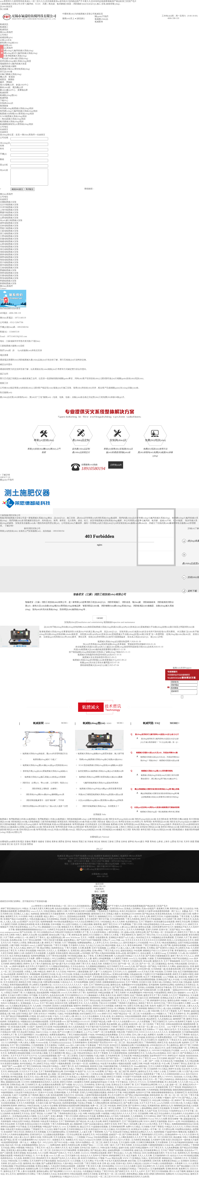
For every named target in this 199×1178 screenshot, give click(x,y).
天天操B (102, 1169)
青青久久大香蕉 (111, 935)
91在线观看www (148, 1014)
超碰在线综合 (183, 966)
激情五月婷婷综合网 (70, 1145)
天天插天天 (94, 961)
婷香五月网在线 (53, 998)
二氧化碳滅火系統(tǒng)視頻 (12, 119)
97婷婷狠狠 (142, 1008)
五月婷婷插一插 (158, 969)
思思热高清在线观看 (38, 1050)
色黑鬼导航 (108, 1048)
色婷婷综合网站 (167, 985)
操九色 (182, 1006)
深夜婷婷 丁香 (83, 1166)
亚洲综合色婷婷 (131, 990)
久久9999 (25, 1082)
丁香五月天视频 (60, 945)
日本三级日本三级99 (87, 1029)
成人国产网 (165, 945)
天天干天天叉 (187, 961)
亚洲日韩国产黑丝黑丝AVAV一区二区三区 (107, 1042)
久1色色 (52, 1032)
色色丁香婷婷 (136, 995)
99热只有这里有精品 (18, 927)
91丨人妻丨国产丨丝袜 (149, 1061)
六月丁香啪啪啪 (69, 943)
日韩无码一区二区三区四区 (70, 1108)
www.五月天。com (162, 1027)
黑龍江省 (83, 841)
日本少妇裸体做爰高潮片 (153, 1153)
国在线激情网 (43, 993)
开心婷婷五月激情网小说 (40, 985)
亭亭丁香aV (123, 1124)
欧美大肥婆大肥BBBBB (154, 1174)
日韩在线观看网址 (66, 1100)
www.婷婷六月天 (104, 1014)
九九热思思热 (88, 1058)
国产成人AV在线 (85, 1011)
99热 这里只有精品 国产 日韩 (24, 1014)
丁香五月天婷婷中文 (176, 1014)
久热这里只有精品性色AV (25, 1092)
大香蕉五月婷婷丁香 (13, 993)
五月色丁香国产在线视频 (172, 1150)
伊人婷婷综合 (118, 1016)
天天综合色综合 (77, 966)
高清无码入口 (17, 969)
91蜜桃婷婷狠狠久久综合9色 (161, 1145)
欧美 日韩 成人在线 (106, 1163)
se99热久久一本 (21, 937)
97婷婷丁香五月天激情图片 (123, 1027)
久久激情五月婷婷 (9, 924)
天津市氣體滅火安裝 (9, 207)
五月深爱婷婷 (161, 1142)
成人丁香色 (88, 956)
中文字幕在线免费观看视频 (143, 979)
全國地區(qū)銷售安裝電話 (12, 841)
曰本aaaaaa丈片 (167, 924)
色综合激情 (145, 953)
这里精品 (33, 1024)
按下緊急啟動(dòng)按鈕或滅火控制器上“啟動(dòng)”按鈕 (94, 652)
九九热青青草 (29, 1074)
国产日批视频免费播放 (100, 1040)
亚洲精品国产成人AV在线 (167, 979)
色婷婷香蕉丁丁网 (151, 1074)
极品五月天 (160, 1048)
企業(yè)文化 (6, 40)
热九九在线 (37, 1008)
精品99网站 (45, 948)
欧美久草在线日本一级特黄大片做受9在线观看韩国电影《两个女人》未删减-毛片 (156, 911)
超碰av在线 (129, 932)
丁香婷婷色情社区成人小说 (69, 1113)
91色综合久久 (66, 982)
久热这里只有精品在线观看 (63, 1166)
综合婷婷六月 (149, 1166)
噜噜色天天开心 (155, 1008)
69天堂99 (174, 1006)
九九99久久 (133, 1061)
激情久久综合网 (30, 935)
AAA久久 (85, 1153)
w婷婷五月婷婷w (182, 1145)
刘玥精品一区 (167, 1100)
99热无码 (41, 951)
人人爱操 (111, 948)
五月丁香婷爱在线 (115, 990)
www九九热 (129, 966)
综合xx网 (39, 1077)
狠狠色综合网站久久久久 (141, 1132)
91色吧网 (23, 1095)
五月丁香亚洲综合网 (53, 1048)
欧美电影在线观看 (96, 979)
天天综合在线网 (140, 1145)
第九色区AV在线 (44, 1016)
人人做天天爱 (85, 1132)
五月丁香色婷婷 (53, 1111)
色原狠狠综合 (132, 922)
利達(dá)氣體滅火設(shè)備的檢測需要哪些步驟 (95, 649)
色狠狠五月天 (58, 1140)
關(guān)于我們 (101, 16)
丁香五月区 (160, 1024)
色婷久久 (95, 1148)
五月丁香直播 (37, 1048)
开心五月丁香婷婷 (28, 979)
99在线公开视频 (85, 1103)
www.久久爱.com (56, 1155)
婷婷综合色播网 (8, 1127)
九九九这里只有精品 (75, 990)
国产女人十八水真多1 (130, 1040)
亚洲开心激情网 (71, 1048)
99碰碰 (184, 1000)
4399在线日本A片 (157, 1045)
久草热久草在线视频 (27, 951)
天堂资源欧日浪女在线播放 (105, 977)
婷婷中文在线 (174, 1069)
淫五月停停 (177, 987)
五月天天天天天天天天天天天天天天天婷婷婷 (145, 940)
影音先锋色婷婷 (135, 945)
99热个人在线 (160, 1071)
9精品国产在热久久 (57, 1153)
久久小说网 (43, 1153)
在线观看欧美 (101, 937)
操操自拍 (115, 1040)
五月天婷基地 (59, 1137)
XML (124, 864)
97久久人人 (189, 956)
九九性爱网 (71, 1011)
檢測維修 (4, 106)
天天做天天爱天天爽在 (18, 995)
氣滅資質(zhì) (6, 45)
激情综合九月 (167, 1106)
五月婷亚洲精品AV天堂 (77, 1129)
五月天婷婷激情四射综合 (125, 969)
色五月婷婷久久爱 (101, 1011)
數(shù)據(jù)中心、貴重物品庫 (14, 90)
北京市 (16, 844)
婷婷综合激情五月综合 (103, 1008)
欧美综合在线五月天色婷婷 (37, 1124)
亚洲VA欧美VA (25, 1119)
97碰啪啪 (23, 1019)
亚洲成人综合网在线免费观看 (86, 974)
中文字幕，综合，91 (115, 1079)
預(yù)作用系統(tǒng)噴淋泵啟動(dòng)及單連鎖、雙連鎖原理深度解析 (114, 644)
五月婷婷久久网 (174, 1071)
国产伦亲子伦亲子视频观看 (89, 940)
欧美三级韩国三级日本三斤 (56, 1077)
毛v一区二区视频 (11, 979)
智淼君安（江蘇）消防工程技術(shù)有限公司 (99, 594)
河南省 (90, 841)
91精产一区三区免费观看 (104, 1032)
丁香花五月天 (175, 1040)
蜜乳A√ (161, 1077)
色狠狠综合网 (32, 1169)
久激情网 (105, 1100)
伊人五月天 (11, 1174)
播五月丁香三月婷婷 (189, 1045)
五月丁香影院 (132, 982)
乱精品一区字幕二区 (151, 1129)
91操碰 (112, 1029)
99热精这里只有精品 (23, 1155)
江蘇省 (111, 841)
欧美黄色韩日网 (173, 969)
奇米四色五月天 (143, 937)
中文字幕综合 (122, 1082)
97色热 (91, 1035)
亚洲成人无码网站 (132, 908)
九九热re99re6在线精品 (155, 1053)
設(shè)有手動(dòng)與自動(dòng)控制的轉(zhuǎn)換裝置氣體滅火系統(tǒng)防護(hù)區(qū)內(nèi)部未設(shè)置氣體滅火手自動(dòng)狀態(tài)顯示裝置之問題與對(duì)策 (119, 627)
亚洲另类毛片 (36, 1134)
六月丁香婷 (8, 937)
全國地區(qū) (96, 837)
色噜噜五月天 (72, 1140)
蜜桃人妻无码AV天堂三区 (22, 1100)
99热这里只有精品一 (51, 1066)
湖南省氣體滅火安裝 (9, 252)
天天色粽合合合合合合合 (60, 1042)
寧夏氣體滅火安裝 (8, 281)
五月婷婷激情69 (79, 1042)
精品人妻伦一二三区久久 (55, 916)
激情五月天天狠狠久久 (93, 935)
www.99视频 (168, 977)
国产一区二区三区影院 (67, 1056)
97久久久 (142, 1082)
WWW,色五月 (71, 1029)
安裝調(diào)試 (6, 103)
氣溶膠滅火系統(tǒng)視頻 (11, 121)
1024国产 (31, 1027)
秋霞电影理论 (24, 911)
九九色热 (37, 1006)
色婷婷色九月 (184, 1153)
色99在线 (79, 1095)
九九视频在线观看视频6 (54, 1134)
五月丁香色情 (175, 1087)
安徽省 (28, 841)
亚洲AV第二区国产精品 (169, 930)
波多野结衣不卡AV (158, 1056)
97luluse (89, 1137)
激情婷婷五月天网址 (26, 1174)
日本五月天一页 (150, 1079)
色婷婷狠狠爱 (46, 922)
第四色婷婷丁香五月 (110, 1000)
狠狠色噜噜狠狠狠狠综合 (162, 1092)
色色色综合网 (175, 1042)
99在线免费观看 (60, 1027)
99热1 (185, 1137)
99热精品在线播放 (140, 1056)
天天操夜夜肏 (16, 1074)
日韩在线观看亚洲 (174, 1024)
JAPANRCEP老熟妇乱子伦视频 (166, 1050)
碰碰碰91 (182, 993)
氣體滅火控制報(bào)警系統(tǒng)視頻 (17, 114)
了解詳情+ (9, 526)
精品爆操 (177, 1137)
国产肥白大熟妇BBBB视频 (103, 953)
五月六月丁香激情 (168, 1011)
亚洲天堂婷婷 (10, 998)
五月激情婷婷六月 (161, 1155)
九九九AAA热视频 (73, 1019)
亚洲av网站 (97, 951)
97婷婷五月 (82, 979)
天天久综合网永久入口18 (19, 1090)
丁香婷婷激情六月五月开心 (152, 1134)
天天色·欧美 (105, 1016)
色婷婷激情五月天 (136, 1053)
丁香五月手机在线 (105, 969)
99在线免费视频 (71, 1014)
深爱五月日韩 (133, 1006)
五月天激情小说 (72, 1155)
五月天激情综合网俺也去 (69, 1058)
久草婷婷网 (23, 1058)
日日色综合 (18, 990)
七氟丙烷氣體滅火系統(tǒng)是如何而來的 (100, 783)
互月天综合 (163, 1111)
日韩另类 (156, 1161)
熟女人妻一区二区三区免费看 (107, 1108)
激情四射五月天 (98, 914)
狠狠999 (77, 1006)
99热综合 (29, 1148)
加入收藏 (4, 9)
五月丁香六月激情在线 (40, 964)
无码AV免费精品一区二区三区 (88, 1142)
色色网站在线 (15, 940)
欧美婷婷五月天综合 (20, 1113)
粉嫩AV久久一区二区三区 (39, 1150)
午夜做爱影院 (160, 993)
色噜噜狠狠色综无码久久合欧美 (44, 1082)
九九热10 (44, 1106)
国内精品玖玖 (116, 1103)
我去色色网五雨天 (135, 1042)
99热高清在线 (33, 1106)
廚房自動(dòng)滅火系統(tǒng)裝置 (15, 61)
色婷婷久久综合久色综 (121, 1011)
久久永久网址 (87, 1161)
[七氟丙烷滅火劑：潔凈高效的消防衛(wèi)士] (99, 731)
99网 (14, 1032)
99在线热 (159, 972)
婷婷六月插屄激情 (150, 1016)
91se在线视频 (193, 945)
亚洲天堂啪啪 (19, 1153)
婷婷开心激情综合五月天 (141, 1071)
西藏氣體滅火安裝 (8, 270)
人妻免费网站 (146, 1108)
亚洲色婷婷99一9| (173, 1134)
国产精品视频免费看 (9, 1079)
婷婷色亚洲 (77, 935)
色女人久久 (121, 945)
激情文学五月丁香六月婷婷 (155, 995)
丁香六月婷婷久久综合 (46, 1174)
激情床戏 (27, 1163)
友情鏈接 (97, 814)
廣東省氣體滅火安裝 (9, 254)
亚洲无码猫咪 (69, 979)
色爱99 (4, 995)
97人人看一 (193, 1000)
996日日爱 (78, 1163)
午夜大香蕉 (138, 1111)
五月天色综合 (183, 1029)
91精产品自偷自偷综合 (93, 1124)
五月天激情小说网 (127, 1142)
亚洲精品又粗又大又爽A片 (172, 998)
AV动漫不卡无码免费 (131, 1077)
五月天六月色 (45, 1037)
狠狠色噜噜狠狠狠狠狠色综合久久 (31, 930)
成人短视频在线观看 (178, 935)
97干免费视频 (125, 924)
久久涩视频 (75, 1161)
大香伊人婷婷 (67, 998)
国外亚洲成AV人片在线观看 (135, 943)
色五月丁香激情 (100, 1053)
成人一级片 (133, 916)
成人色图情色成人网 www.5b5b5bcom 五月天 (67, 937)
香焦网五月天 (81, 927)
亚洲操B (194, 922)
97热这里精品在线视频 (24, 1166)
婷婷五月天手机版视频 (151, 919)
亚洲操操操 (26, 1003)
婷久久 (78, 1016)
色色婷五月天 (88, 1134)
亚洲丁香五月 (120, 1061)
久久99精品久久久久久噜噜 (149, 1098)
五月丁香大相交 (47, 1003)
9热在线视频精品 (169, 943)
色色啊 (160, 1035)
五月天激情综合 (47, 987)
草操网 (63, 919)
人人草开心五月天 (101, 943)
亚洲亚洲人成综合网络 (81, 951)
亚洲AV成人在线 (102, 1085)
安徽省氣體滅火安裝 (9, 239)
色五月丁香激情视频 (152, 977)
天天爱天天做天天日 (139, 998)
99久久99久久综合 (127, 1037)
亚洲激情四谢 (153, 1106)
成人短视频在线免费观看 (49, 1085)
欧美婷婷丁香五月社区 (14, 1132)
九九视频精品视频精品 (96, 966)
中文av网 (166, 1064)
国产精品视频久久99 (186, 1166)
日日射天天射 (145, 982)
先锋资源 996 (120, 1006)
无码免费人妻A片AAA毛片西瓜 (143, 1124)
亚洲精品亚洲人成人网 (96, 990)
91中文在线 (67, 974)
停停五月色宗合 (32, 1000)
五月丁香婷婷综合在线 (99, 985)
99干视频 (33, 995)
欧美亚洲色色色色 (163, 914)
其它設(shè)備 (6, 72)
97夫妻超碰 (91, 1045)
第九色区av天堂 (15, 1163)
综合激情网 (43, 935)
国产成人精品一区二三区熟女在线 (87, 1074)
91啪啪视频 (179, 1061)
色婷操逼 (35, 914)
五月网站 (151, 948)
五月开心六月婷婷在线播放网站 (14, 1134)
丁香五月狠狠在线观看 (77, 1035)
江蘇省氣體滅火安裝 (9, 231)
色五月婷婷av (148, 1029)
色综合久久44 (176, 1155)
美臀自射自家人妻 (35, 943)
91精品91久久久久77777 (73, 1177)
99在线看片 (43, 1024)
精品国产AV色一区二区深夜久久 (182, 1058)
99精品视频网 (129, 1092)
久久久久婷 (183, 1082)
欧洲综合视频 (77, 977)
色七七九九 (78, 1085)
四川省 (180, 841)
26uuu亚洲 (57, 979)
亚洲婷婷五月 (181, 1092)
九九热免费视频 (171, 1148)
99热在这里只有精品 (104, 1087)
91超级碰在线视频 (99, 1127)
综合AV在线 (99, 1050)
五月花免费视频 (81, 982)
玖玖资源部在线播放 (9, 1064)
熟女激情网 (112, 1024)
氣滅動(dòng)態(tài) (8, 95)
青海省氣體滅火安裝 (9, 278)
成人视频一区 (54, 1074)
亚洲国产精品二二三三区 (92, 1145)
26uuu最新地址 (41, 1035)
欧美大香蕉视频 (42, 924)
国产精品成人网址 (98, 1150)
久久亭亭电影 (73, 1092)
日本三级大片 (173, 1053)
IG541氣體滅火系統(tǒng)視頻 (13, 116)
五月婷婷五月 (31, 1085)
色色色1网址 (81, 1100)
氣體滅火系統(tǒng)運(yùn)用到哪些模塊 (157, 771)
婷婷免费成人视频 (135, 1174)
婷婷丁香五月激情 (178, 1066)
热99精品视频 (16, 1077)
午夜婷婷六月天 (180, 1158)
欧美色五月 (115, 1045)
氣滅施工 (4, 27)
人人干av (33, 927)
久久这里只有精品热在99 (47, 1040)
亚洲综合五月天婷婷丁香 (122, 1085)
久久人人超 (163, 1085)
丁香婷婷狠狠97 (87, 1087)
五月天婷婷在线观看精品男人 (56, 1008)
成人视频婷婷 (76, 1124)
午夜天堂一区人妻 (145, 1027)
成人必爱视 (123, 1024)
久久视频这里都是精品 (59, 966)
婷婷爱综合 (87, 1006)
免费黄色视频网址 (57, 1035)
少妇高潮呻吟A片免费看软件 (75, 1079)
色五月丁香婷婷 (182, 1035)
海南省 (75, 841)
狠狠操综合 (167, 1158)
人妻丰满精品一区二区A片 (18, 1098)
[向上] (99, 849)
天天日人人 (51, 951)
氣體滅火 (4, 819)
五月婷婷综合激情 (75, 919)
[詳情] (160, 637)
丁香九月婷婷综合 (166, 1079)
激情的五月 (157, 961)
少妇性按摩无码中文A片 (162, 927)
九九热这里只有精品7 (123, 956)
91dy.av (192, 1082)
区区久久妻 (96, 1166)
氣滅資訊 (4, 24)
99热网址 (52, 1014)
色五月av (50, 1148)
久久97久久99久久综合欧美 (133, 1019)
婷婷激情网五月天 (117, 1155)
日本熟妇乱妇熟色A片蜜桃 (24, 1116)
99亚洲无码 (133, 1100)
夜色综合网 (54, 935)
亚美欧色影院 (62, 953)
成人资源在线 (181, 977)
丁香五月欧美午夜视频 (52, 940)
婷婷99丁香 (180, 1100)
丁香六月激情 (71, 948)
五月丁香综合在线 (92, 1000)
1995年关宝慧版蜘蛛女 (19, 1048)
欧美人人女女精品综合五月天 (180, 940)
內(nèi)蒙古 (139, 841)
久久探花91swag (159, 953)
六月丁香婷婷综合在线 (183, 1037)
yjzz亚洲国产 (22, 922)
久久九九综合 (162, 935)
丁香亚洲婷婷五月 (127, 935)
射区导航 (132, 1161)
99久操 (17, 1145)
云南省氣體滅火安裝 (9, 268)
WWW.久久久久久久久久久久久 (153, 1032)
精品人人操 (71, 1053)
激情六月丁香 (140, 1069)
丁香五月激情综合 (151, 945)
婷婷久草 (51, 972)
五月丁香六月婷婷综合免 (93, 1019)
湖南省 (104, 841)
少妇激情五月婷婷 (81, 1082)
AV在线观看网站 (111, 927)
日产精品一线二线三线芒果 (117, 1071)
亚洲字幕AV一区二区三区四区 (112, 1174)
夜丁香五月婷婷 (118, 993)
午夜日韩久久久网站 (166, 966)
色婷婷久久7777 (77, 908)
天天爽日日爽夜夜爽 (104, 956)
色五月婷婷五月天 (115, 966)
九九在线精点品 (165, 1019)
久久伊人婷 (169, 1035)
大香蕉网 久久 (180, 1163)
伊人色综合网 (170, 1082)
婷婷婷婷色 (95, 998)
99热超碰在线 (136, 974)
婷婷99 (26, 964)
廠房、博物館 (6, 82)
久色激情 (51, 953)
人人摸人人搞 (9, 922)
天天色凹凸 (43, 995)
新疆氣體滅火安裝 (8, 283)
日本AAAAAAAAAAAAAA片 (141, 1087)
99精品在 (41, 972)
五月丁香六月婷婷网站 (20, 1045)
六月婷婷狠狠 (37, 1045)
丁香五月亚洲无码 (80, 1169)
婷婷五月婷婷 (66, 1082)
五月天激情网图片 (26, 1035)
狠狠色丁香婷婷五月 (29, 1037)
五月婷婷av (18, 1040)
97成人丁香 (65, 935)
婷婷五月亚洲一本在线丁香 (64, 961)
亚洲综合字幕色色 (163, 987)
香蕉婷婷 (35, 1121)
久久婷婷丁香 (50, 1113)
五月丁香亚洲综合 (131, 1108)
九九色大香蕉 (107, 1119)
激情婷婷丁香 (179, 1019)
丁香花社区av (143, 1169)
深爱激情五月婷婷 (56, 1050)
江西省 (117, 841)
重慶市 (34, 841)
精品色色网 (74, 953)
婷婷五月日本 (157, 916)
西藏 (197, 841)
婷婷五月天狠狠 (114, 1077)
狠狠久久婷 (19, 953)
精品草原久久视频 (89, 1098)
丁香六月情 (137, 924)
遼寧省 (131, 841)
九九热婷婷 (5, 1113)
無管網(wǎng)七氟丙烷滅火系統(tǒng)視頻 (18, 111)
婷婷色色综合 (181, 1079)
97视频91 (167, 1098)
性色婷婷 (119, 1119)
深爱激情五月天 (75, 1003)
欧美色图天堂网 (18, 1027)
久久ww (35, 1003)
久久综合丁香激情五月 (19, 1011)
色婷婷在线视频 (178, 945)
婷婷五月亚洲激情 (161, 1108)
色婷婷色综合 (57, 948)
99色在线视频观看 (133, 1016)
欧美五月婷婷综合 (89, 1158)
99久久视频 (23, 1024)
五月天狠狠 (44, 1169)
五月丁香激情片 (146, 922)
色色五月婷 (96, 964)
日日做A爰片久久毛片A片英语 (116, 1140)
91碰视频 (105, 1113)
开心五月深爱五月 (31, 1029)
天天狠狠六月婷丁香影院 (152, 1127)
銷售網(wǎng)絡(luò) (9, 43)
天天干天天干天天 (147, 1103)
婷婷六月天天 (61, 1148)
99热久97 (35, 987)
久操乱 (60, 1014)
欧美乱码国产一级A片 (78, 1037)
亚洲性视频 (130, 1008)
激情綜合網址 (43, 1171)
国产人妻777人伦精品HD (100, 972)
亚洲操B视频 (60, 1092)
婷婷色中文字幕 (114, 1092)
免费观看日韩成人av (171, 1161)
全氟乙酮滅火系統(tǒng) (10, 74)
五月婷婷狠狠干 (85, 1111)
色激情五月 (163, 1040)
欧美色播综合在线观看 (164, 922)
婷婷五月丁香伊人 (37, 937)
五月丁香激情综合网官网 (146, 1085)
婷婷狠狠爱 (154, 998)
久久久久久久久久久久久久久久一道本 (70, 985)
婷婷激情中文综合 (158, 1000)
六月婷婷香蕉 (127, 1150)
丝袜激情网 (42, 1074)
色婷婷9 (185, 1042)
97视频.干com (104, 1158)
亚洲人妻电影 (57, 1116)
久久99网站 (23, 1161)
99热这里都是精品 (151, 924)
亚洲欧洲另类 (171, 1169)
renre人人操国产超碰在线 (41, 945)
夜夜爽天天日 (29, 1158)
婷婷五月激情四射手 (112, 1121)
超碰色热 (18, 1029)
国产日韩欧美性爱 (148, 990)
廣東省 (55, 841)
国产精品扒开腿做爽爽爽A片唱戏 (21, 1016)
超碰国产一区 (115, 1134)
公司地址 (4, 127)
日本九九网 (145, 916)
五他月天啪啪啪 (86, 1056)
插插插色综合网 (13, 1082)
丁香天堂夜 (184, 916)
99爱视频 (20, 1148)
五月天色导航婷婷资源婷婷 (181, 1142)
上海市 (166, 841)
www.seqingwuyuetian (9, 932)
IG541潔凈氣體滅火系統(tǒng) (13, 56)
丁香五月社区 (103, 1045)
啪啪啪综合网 (127, 1045)
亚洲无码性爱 (155, 1158)
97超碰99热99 (171, 1132)
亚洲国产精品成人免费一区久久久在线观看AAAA (113, 1021)
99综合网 (156, 1100)
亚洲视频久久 (63, 951)
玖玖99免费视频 (86, 1050)
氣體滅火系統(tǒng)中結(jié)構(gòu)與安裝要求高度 (101, 788)
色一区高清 (56, 1069)
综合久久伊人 (119, 930)
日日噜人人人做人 (22, 914)
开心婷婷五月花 (182, 948)
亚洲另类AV (170, 1166)
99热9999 (71, 972)
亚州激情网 (154, 985)
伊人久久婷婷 (118, 922)
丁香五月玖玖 (108, 1171)
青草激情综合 (181, 951)
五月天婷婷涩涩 (10, 982)
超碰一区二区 (175, 1085)
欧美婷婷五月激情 (183, 1021)
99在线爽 (138, 951)
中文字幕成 (21, 1127)
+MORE (99, 618)
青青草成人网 (176, 908)
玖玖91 (146, 1121)
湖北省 (97, 841)
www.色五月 (192, 993)
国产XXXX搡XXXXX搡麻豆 (70, 1032)
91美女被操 (36, 1011)
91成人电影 (99, 1056)
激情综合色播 (144, 927)
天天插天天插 (42, 1103)
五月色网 (14, 977)
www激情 (17, 1066)
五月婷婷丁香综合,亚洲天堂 (183, 1064)
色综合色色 (32, 1153)
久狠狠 (150, 958)
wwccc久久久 (37, 911)
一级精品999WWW (179, 990)
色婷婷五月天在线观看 (35, 953)
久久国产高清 (151, 1111)
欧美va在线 (121, 953)
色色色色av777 (190, 1150)
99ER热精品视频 (74, 956)
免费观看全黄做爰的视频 (19, 1053)
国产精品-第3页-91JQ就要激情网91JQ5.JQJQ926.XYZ (27, 1140)
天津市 (187, 841)
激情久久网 (62, 911)
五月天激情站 (50, 1045)
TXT (130, 864)
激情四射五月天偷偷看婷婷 (52, 914)
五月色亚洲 (126, 1056)
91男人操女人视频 (26, 1042)
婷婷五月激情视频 (158, 1121)
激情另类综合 (61, 987)
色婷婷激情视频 (69, 1103)
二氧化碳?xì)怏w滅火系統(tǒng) (14, 58)
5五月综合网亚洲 (73, 1134)
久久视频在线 (29, 993)
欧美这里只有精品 (121, 1132)
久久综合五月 (71, 1050)
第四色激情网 (57, 1095)
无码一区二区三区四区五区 (160, 1137)
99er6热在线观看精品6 (64, 922)
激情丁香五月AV (110, 924)
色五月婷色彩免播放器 (19, 956)
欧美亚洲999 (63, 1174)
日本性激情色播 (36, 1087)
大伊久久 (133, 1082)
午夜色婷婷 (124, 1116)
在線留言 (4, 129)
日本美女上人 (116, 943)
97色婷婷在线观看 (69, 1111)
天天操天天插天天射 (182, 914)
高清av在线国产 (148, 908)
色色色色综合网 (57, 995)
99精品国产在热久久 (52, 1127)
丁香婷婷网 (98, 1132)
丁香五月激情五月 (159, 1021)
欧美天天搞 (111, 995)
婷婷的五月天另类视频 (103, 1006)
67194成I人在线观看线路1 (161, 1163)
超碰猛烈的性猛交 (98, 1082)
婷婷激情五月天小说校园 (91, 930)
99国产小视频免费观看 (60, 1064)
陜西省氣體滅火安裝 (9, 273)
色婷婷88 (143, 1119)
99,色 (58, 974)
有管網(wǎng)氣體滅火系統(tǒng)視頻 (16, 108)
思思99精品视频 (119, 1090)
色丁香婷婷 (33, 1095)
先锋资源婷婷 (94, 1119)
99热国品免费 (94, 1113)
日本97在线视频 (99, 948)
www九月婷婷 (163, 1103)
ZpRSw (171, 1021)
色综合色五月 (63, 1161)
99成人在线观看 (35, 916)
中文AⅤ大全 (171, 1153)
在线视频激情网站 (30, 1145)
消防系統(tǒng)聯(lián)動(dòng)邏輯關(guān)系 (45, 794)
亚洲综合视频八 (42, 1166)
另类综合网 (47, 1137)
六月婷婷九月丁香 (8, 1035)
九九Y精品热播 (191, 1061)
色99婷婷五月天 (112, 1111)
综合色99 (186, 1069)
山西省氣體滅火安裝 (9, 218)
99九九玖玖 (48, 1142)
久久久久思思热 (91, 1003)
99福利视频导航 (110, 1066)
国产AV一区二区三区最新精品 (153, 964)
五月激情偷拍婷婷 (190, 1032)
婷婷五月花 (162, 1042)
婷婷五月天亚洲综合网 (60, 1169)
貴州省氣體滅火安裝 (9, 265)
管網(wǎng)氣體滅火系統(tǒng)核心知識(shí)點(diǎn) (100, 759)
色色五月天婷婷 (149, 1077)
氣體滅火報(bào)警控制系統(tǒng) (15, 69)
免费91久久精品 (133, 1127)
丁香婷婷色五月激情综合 (107, 911)
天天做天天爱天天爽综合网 (41, 908)
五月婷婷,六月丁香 (183, 937)
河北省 (23, 844)
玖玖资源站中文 (123, 1129)
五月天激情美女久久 (74, 995)
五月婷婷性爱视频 (155, 1082)
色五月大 (56, 1079)
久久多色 (160, 1166)
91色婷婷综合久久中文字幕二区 (183, 1111)
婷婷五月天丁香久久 (187, 932)
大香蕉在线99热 (82, 998)
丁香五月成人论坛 (111, 951)
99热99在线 (148, 993)
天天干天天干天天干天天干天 (23, 1056)
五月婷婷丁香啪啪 (66, 1061)
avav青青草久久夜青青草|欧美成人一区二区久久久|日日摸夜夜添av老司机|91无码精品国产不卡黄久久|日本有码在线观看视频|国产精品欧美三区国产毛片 (68, 1)
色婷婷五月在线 (48, 974)
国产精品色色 (148, 914)
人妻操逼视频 (82, 972)
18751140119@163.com (17, 336)
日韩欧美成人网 (17, 1085)
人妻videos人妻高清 (128, 927)
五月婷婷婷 (172, 953)
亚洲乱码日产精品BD (132, 1074)
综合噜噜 (142, 958)
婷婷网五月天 (22, 974)
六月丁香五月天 (156, 1148)
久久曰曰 (48, 1129)
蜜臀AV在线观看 (44, 979)
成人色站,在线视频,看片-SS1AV (177, 1008)
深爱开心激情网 (57, 1024)
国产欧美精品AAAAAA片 (78, 1021)
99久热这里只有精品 (26, 1032)
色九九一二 (44, 1145)
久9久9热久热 (176, 1103)
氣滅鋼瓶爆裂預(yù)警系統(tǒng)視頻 (16, 124)
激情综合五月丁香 (11, 1171)
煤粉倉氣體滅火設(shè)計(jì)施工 (94, 665)
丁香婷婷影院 (150, 1042)
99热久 (18, 935)
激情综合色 (115, 985)
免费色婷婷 (55, 1145)
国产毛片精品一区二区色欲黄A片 (162, 932)
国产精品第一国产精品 (146, 966)
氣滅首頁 (99, 14)
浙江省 (10, 844)
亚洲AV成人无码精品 (161, 982)
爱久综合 (117, 1069)
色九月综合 (60, 1011)
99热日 (135, 1058)
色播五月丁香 (163, 1006)
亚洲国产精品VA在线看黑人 (15, 919)
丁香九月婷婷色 (132, 919)
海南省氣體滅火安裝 (9, 260)
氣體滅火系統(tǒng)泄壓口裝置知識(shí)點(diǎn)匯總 (100, 777)
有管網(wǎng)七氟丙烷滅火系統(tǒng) (16, 50)
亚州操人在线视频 (146, 987)
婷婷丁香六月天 (83, 964)
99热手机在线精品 (180, 958)
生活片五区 (34, 922)
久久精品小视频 (190, 1103)
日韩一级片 (109, 1145)
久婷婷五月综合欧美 (56, 930)
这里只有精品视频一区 (176, 1048)
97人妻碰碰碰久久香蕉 (94, 995)
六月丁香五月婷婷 (123, 1145)
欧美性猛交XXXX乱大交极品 (102, 1129)
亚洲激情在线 (91, 1069)
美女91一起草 (174, 1121)
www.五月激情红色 (70, 1127)
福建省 (41, 841)
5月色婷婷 (46, 1006)
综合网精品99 (74, 987)
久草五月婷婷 (7, 953)
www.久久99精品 (95, 927)
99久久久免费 (161, 1119)
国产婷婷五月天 (122, 1171)
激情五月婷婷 (48, 1011)
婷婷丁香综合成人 (116, 1153)
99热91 (124, 1050)
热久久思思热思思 (76, 1027)
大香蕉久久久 (181, 924)
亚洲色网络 (36, 1090)
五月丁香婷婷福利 (67, 1121)
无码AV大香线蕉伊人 (10, 1003)
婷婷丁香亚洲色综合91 (11, 908)
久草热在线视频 (44, 961)
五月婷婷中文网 (158, 1140)
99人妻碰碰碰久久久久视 (49, 927)
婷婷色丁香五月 (146, 1003)
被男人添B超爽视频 (101, 958)
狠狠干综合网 (59, 1129)
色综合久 (107, 987)
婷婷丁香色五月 (184, 919)
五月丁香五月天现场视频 (157, 1171)
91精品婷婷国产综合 (70, 1087)
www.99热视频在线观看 (81, 1008)
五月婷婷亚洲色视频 (140, 1140)
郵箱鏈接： (89, 189)
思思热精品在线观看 (76, 916)
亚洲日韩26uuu (116, 908)
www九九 (133, 958)
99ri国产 (88, 977)
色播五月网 (137, 1064)
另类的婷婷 (102, 1029)
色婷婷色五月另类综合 (185, 985)
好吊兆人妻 (184, 1116)
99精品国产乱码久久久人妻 (79, 958)
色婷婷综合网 (46, 1000)
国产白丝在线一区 (28, 932)
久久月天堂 (139, 956)
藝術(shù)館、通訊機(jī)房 (11, 87)
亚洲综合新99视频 (120, 974)
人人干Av (88, 1032)
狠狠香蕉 (98, 924)
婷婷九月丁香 (33, 948)
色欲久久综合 (42, 1032)
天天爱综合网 (168, 1129)
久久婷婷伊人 (91, 908)
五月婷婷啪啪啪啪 (163, 958)
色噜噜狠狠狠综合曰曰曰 (113, 982)
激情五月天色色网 (97, 1024)
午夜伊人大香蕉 (19, 943)
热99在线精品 (26, 1064)
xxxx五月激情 (46, 1019)
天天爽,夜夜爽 (84, 948)
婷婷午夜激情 (18, 966)
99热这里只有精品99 (64, 932)
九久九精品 (29, 1040)
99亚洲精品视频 (113, 1050)
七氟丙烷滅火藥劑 (8, 66)
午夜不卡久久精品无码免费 (183, 1027)
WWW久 (169, 1077)
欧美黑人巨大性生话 (61, 977)
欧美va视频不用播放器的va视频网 (16, 1008)
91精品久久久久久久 (174, 1127)
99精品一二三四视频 (76, 1137)
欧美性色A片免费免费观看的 (159, 1037)
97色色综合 (99, 1111)
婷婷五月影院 (123, 995)
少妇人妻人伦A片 (21, 1137)
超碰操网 (132, 972)
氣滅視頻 (4, 29)
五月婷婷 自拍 (170, 972)
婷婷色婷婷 (155, 1095)
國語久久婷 (44, 1095)
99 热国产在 (80, 1071)
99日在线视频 (102, 1134)
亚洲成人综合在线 (133, 1079)
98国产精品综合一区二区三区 (126, 1014)
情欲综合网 (117, 1158)
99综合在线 (191, 1100)
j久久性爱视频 (143, 1021)
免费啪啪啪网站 (84, 943)
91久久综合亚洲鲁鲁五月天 (87, 922)
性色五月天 (69, 1095)
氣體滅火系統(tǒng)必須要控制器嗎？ (114, 641)
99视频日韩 (55, 993)
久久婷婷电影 (11, 1042)
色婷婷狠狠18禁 (24, 998)
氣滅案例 (99, 22)
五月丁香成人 (165, 1124)
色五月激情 (74, 1148)
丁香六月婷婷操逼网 (59, 1124)
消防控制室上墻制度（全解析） (45, 788)
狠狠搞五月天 (67, 927)
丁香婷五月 (92, 916)
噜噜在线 (182, 1132)
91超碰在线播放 (171, 916)
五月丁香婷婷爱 (113, 1019)
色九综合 (77, 1171)
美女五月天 (29, 1077)
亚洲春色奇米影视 (26, 924)
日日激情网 (143, 1113)
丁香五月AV (40, 1148)
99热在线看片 (94, 1100)
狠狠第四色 (82, 1119)
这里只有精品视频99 (139, 1148)
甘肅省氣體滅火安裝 (9, 275)
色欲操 (182, 1056)
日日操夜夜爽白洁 (151, 1150)
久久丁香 (69, 1024)
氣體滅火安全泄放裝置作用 (94, 657)
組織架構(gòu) (6, 37)
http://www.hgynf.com (131, 858)
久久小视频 (101, 1077)
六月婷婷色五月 (81, 1024)
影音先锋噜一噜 (28, 961)
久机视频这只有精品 (127, 1169)
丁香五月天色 (120, 1048)
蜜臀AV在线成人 (43, 958)
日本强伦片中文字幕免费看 (64, 1150)
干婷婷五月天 (132, 1032)
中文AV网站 (123, 977)
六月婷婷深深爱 (120, 916)
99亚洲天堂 (155, 1064)
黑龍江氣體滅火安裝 (9, 228)
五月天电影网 (136, 977)
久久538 (56, 1037)
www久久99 (66, 993)
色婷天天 (113, 1137)
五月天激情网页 (144, 1161)
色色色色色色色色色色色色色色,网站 (94, 1090)
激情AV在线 (35, 1137)
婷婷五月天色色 (110, 1142)
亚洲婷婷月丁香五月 (113, 1074)
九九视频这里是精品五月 (20, 1006)
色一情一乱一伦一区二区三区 (174, 1095)
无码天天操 (177, 982)
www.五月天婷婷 (159, 1058)
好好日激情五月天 (88, 1014)
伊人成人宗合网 (94, 1121)
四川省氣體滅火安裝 (9, 262)
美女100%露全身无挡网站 (90, 1048)
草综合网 (147, 961)
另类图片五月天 (110, 964)
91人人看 (146, 1011)
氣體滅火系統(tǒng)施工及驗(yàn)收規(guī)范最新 (45, 777)
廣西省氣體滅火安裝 (9, 257)
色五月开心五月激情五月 (36, 966)
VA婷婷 (61, 1045)
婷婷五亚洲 (122, 1106)
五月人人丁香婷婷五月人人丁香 (134, 1000)
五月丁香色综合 (73, 969)
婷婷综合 (22, 1106)
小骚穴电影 (14, 945)
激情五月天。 (190, 1108)
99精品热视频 (104, 993)
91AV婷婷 (23, 916)
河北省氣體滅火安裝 (9, 215)
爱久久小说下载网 (177, 1171)
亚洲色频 (137, 1029)
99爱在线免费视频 (106, 1098)
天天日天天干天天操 (28, 1071)
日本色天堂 (85, 1148)
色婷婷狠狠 (159, 1132)
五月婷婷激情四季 (117, 1127)
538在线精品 (105, 922)
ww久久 (184, 1050)
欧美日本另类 (61, 1003)
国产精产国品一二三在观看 (124, 987)
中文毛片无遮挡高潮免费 (115, 1161)
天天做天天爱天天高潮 (92, 987)
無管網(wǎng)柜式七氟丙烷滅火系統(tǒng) (18, 53)
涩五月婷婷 (187, 969)
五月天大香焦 (125, 1035)
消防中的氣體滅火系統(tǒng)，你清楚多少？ (100, 806)
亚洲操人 (93, 1169)
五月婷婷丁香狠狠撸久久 (69, 1098)
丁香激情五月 (145, 1100)
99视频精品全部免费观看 (162, 937)
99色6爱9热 (140, 948)
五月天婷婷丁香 (169, 919)
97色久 (56, 1016)
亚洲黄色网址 (83, 1150)
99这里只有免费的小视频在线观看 (115, 1064)
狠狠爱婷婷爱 (189, 1024)
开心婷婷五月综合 (41, 1064)
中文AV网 (136, 1011)
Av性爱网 (99, 1071)
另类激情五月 (49, 1090)
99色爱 (146, 1064)
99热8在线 (12, 1161)
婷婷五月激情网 (40, 1119)
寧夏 (147, 841)
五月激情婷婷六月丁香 (137, 1048)
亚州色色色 (82, 961)
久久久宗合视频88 (90, 1016)
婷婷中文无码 (110, 1124)
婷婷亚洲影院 (16, 964)
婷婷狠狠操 (66, 1074)
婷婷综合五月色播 (87, 1116)
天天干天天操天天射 (37, 1061)
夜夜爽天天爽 (163, 908)
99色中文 (108, 930)
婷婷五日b (172, 993)
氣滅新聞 (4, 93)
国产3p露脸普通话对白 (51, 1163)
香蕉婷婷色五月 (189, 1087)
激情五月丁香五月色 (146, 935)
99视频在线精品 (96, 1037)
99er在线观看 (9, 974)
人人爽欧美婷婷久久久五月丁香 (132, 1137)
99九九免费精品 (59, 958)
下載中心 (4, 100)
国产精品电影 (36, 1058)
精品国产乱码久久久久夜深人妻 (65, 1158)
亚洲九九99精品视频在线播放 (93, 1092)
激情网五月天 (11, 916)
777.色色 (159, 1029)
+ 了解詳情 (5, 475)
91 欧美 (111, 1082)
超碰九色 (138, 1150)
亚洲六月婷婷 (152, 930)
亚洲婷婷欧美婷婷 (9, 1106)
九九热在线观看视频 (47, 1056)
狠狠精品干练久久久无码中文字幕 (158, 951)
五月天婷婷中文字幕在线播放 (42, 1161)
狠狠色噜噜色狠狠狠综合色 (185, 1090)
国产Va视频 (67, 1085)
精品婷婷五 (151, 1019)
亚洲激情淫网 (161, 1087)
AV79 (7, 969)
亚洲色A (4, 1048)
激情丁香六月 (176, 956)
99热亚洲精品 (50, 911)
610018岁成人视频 (39, 1053)
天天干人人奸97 (137, 1171)
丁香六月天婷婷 (71, 1116)
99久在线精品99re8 (45, 932)
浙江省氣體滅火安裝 (9, 233)
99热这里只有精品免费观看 (32, 1111)
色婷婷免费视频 (38, 956)
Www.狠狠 (185, 930)
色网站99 (170, 1174)
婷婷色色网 (13, 1071)
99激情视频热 (7, 1092)
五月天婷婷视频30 (97, 1079)
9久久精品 (162, 1069)
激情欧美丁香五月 (67, 1040)
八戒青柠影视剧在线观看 (95, 1095)
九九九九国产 (43, 1116)
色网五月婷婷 (95, 982)
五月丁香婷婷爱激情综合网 (50, 1071)
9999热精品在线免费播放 (106, 1035)
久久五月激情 (59, 1000)
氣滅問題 (4, 98)
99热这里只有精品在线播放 (18, 1129)
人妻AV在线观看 (28, 1171)
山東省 (160, 841)
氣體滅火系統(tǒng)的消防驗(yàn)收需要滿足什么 (95, 660)
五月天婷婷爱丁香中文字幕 (96, 919)
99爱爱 (91, 937)
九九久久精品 (20, 948)
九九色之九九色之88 (95, 945)
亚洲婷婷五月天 (10, 1119)
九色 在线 (33, 977)
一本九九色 (43, 990)
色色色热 (178, 1077)
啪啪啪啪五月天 (105, 916)
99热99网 (155, 1011)
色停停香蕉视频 (89, 969)
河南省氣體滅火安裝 (9, 247)
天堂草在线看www (57, 1021)
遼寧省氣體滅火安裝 (9, 223)
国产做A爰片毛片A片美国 (63, 964)
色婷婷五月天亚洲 (44, 1027)
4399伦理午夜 (144, 969)
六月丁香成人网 (111, 1037)
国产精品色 (81, 1121)
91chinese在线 (42, 1042)
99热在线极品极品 (37, 919)
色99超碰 (141, 1037)
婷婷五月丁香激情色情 (110, 961)
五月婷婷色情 (72, 1132)
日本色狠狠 (88, 1108)
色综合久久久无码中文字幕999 (94, 1155)
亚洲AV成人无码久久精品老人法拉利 (132, 1163)
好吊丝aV (43, 1014)
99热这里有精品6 (84, 1053)
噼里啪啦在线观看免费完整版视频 (74, 1106)
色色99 (153, 1006)
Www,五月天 (155, 943)
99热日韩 (121, 1032)
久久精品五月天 (131, 1119)
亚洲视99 (185, 1161)
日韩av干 (106, 940)
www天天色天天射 (145, 972)
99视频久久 (161, 1014)
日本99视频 (56, 924)
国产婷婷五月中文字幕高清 (117, 979)
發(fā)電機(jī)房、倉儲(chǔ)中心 (14, 85)
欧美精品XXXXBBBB (131, 914)
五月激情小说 (121, 1087)
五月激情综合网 (105, 1069)
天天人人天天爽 (145, 1155)
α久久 (151, 1048)
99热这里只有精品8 (49, 1121)
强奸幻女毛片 (170, 1029)
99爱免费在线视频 (51, 982)
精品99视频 (110, 945)
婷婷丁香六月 (67, 1066)
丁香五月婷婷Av (47, 1029)
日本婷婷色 (89, 1085)
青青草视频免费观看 (19, 985)
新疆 (192, 841)
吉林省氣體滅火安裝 (9, 226)
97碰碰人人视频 (50, 1058)
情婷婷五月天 (190, 987)
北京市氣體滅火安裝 (9, 205)
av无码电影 (85, 953)
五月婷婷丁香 (176, 1108)
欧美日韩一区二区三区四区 (141, 1024)
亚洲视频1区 (33, 1019)
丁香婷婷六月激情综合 (127, 1003)
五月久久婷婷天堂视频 (158, 1066)
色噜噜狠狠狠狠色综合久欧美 (185, 1124)
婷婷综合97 (173, 1056)
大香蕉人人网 (30, 972)
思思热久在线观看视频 (62, 1006)
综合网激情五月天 (118, 1100)
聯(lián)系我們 (6, 32)
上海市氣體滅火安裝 (9, 210)
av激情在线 (112, 1169)
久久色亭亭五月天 (74, 1000)
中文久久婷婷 (73, 1153)
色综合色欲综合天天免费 (23, 958)
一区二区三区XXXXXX (108, 1177)
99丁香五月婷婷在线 (32, 1066)
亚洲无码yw (106, 974)
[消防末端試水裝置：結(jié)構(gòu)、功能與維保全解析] (43, 731)
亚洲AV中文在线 (45, 1092)
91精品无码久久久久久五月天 (123, 1113)
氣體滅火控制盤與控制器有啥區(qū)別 (95, 655)
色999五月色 (159, 1003)
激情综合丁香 (6, 948)
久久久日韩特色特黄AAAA (173, 1074)
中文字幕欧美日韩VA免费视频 (81, 911)
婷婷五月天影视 (90, 1174)
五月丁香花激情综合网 (132, 1121)
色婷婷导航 (58, 1019)
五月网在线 (193, 1048)
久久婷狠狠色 (137, 1116)
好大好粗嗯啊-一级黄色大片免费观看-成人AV (44, 969)
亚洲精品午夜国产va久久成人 (122, 937)
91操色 (64, 1037)
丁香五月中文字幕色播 (66, 1090)
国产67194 (176, 1098)
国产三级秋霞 (6, 1153)
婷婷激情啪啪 (166, 1090)
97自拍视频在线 (141, 1045)
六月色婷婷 (52, 1061)
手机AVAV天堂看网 (107, 1003)
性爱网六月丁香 (81, 932)
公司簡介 (4, 35)
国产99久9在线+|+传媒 (64, 1142)
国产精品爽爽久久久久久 (61, 1171)
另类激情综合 (13, 1021)
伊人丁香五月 (145, 1058)
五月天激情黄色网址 (56, 1132)
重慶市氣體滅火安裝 (9, 212)
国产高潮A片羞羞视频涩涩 (157, 956)
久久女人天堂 (70, 1119)
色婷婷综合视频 (88, 1077)
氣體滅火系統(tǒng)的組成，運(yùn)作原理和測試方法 (45, 753)
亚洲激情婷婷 (175, 1032)
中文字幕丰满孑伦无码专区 (98, 1027)
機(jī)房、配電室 (7, 77)
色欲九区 (9, 1145)
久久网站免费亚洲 (101, 1103)
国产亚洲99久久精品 (165, 948)
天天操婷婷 (152, 1069)
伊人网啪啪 (119, 1008)
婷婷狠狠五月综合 (43, 1079)
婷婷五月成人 (68, 1069)
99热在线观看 (181, 964)
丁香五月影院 (90, 1163)
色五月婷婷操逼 (82, 1066)
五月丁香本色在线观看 (56, 956)
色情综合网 (140, 932)
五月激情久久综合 (76, 945)
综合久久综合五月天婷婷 (90, 1140)
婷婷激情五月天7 (52, 1087)
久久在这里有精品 (98, 932)
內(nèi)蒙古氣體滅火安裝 (11, 220)
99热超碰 (187, 982)
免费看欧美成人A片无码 (46, 1100)
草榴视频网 (35, 974)
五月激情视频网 (157, 1169)
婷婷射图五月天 (180, 1016)
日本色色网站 (108, 1166)
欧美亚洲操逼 (44, 977)
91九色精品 (8, 1108)
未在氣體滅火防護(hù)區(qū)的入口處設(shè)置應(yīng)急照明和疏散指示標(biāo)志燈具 (114, 647)
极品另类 (144, 1006)
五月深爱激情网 (117, 919)
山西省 (173, 841)
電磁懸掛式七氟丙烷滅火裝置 (13, 64)
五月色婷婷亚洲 (112, 1056)
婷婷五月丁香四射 (53, 943)
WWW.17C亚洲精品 (131, 1158)
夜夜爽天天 (184, 1169)
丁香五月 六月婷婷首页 (131, 961)
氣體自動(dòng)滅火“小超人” (45, 759)
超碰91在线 (124, 1148)
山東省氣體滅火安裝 (9, 244)
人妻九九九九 (192, 1006)
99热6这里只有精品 (109, 1148)
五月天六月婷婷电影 (135, 930)
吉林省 (124, 841)
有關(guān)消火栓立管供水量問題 (95, 662)
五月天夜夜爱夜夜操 (118, 1053)
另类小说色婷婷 (21, 1087)
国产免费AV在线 (130, 1103)
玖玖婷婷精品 (53, 919)
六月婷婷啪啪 (152, 1090)
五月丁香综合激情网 (32, 940)
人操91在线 (79, 1045)
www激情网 (193, 951)
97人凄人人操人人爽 (125, 948)
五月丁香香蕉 (14, 961)
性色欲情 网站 (73, 930)
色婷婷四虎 (92, 993)
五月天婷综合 (150, 1116)
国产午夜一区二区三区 (128, 964)
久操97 (15, 1095)
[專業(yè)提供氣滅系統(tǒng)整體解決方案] (99, 410)
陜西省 (30, 844)
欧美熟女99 (136, 1129)
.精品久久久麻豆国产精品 (25, 1108)
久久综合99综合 (182, 1174)
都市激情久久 (133, 953)
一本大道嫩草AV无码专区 (12, 1000)
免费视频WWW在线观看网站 (134, 985)
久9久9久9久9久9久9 (104, 1061)
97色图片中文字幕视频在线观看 (157, 974)
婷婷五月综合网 (183, 922)
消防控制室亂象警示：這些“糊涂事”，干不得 (45, 800)
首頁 (18, 135)
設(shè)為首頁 (6, 6)
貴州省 (68, 841)
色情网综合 (94, 1064)
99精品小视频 (107, 998)
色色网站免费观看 (21, 987)
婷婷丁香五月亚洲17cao (167, 1116)
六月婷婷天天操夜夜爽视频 (78, 914)
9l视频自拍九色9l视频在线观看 (34, 1021)
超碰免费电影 (114, 1150)
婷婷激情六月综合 (124, 1029)
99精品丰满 (37, 982)
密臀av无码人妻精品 (47, 1108)
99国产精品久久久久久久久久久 (36, 1069)
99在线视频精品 (188, 1121)
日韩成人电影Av (113, 914)
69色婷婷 (60, 1029)
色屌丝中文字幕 (143, 1092)
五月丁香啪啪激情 (172, 961)
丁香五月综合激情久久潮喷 (178, 1003)
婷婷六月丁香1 (79, 993)
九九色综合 (188, 908)
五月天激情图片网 (57, 1053)
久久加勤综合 (192, 998)
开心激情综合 (173, 1045)
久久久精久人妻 (67, 1016)
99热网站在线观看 (98, 1153)
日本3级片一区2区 (80, 1064)
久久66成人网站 (190, 1077)
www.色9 (69, 1045)
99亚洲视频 (104, 908)
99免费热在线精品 (183, 1129)
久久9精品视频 (86, 924)
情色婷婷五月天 (43, 1158)
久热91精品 (100, 1058)
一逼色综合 (128, 1069)
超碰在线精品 (126, 951)
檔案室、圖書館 (7, 79)
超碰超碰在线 (189, 1119)
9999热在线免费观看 (9, 1061)
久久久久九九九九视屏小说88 (128, 1166)
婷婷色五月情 (25, 982)
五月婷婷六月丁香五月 (126, 1098)
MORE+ (64, 723)
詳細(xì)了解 (193, 528)
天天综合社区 (91, 1177)
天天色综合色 (166, 1061)
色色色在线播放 (62, 908)
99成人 (144, 1158)
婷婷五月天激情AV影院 (182, 974)
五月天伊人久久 (120, 972)
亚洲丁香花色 (37, 1113)
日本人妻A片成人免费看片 (144, 1035)
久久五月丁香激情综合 (179, 995)
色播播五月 (192, 1132)
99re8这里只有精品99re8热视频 (14, 1050)
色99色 (171, 964)
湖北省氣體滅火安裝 (9, 249)
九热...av (7, 966)
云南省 (3, 844)
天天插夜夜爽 (82, 1040)
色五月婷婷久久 (27, 1079)
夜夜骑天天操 (96, 1066)
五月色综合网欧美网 (136, 1090)
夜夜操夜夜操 (166, 1016)
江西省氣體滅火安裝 (9, 236)
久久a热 (181, 953)
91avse (151, 1119)
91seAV (4, 1090)
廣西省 (61, 841)
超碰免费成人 (70, 940)
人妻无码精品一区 (115, 932)
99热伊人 (80, 1069)
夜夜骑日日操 (30, 990)
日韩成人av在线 (56, 1119)
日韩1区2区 (12, 1058)
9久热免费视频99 (134, 993)
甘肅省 (48, 841)
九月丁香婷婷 (184, 1011)
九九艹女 (108, 1132)
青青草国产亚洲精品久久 (139, 1050)
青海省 (153, 841)
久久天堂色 (61, 972)
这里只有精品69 (121, 998)
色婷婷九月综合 (13, 1069)
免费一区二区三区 (98, 1106)
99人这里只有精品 (70, 924)
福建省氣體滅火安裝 (9, 241)
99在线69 (24, 945)
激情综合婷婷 (173, 1000)
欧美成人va (74, 1077)
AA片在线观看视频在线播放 (44, 1098)
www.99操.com (117, 940)
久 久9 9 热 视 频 (40, 1155)
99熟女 (25, 908)
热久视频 (36, 1163)
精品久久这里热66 (57, 990)
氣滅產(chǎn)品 (101, 19)
